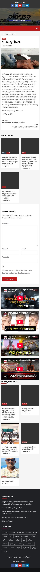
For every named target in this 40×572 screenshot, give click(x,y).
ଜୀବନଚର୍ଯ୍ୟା (24, 536)
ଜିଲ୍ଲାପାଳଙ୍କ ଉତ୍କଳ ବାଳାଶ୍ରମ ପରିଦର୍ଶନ (25, 126)
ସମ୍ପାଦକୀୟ (26, 548)
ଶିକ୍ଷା (18, 548)
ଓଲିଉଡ (29, 532)
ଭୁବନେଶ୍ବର (13, 544)
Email (23, 249)
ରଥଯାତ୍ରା (30, 544)
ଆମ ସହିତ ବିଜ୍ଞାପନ (25, 557)
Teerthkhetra (7, 45)
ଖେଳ (11, 536)
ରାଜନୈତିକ (5, 548)
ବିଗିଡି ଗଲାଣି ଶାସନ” (8, 481)
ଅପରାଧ (13, 532)
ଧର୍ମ (4, 540)
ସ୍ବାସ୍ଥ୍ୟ (34, 548)
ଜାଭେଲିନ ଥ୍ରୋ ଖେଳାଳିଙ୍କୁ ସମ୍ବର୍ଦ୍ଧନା (13, 121)
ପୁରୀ (24, 540)
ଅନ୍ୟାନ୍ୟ (4, 403)
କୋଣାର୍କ (5, 536)
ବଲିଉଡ (30, 540)
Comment (6, 223)
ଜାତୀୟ (3, 152)
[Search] (37, 28)
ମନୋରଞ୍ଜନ (22, 544)
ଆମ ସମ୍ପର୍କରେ (13, 557)
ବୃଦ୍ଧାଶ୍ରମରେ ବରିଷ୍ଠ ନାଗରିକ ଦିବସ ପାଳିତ (14, 517)
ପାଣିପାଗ (18, 540)
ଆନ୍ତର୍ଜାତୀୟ (20, 532)
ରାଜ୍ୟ (4, 38)
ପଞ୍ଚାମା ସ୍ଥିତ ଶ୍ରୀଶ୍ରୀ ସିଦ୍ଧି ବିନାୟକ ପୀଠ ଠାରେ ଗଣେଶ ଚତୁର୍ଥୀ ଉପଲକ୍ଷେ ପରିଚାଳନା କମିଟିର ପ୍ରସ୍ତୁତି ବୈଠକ (29, 161)
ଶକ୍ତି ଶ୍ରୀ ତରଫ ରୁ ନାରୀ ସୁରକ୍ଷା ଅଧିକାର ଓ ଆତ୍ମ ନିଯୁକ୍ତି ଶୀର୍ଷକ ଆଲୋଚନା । (9, 449)
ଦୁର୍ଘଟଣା (32, 536)
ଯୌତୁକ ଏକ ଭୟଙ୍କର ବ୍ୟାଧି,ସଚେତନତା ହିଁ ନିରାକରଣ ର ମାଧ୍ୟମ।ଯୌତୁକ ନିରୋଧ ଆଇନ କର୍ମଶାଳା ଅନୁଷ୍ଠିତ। (8, 413)
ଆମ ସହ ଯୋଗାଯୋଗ (19, 561)
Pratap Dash (5, 166)
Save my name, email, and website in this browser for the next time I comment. (17, 271)
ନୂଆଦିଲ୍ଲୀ (10, 540)
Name (5, 249)
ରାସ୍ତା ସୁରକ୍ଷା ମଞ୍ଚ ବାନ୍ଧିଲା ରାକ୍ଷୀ (12, 508)
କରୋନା (35, 532)
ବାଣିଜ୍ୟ (5, 544)
